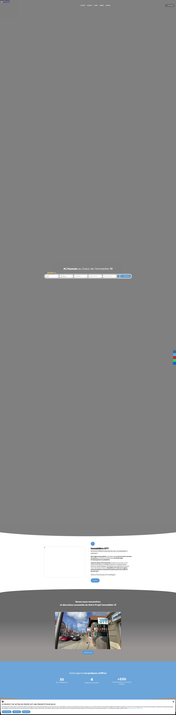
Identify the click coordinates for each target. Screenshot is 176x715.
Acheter (89, 5)
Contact (108, 5)
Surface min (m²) (108, 276)
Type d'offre (48, 275)
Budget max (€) (93, 276)
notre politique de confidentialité (135, 708)
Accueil (83, 5)
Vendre (102, 5)
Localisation (78, 276)
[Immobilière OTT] (11, 5)
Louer (95, 5)
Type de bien (63, 275)
